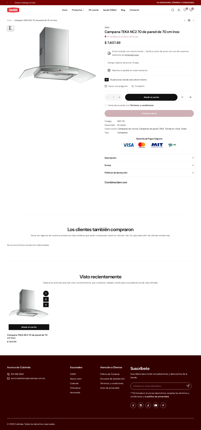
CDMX (73, 374)
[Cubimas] (13, 10)
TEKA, (162, 128)
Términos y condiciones (111, 383)
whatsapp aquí (132, 55)
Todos (184, 128)
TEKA (107, 27)
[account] (179, 10)
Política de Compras (110, 374)
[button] (7, 2)
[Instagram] (140, 405)
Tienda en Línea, (173, 128)
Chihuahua (75, 388)
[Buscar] (173, 10)
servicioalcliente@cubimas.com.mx (28, 378)
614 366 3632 (17, 374)
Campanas (122, 132)
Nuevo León (75, 378)
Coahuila (74, 383)
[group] (57, 59)
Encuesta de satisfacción (112, 378)
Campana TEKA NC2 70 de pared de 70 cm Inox (27, 336)
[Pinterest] (163, 405)
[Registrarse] (188, 386)
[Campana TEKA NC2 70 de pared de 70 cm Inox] (29, 306)
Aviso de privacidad (109, 388)
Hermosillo (75, 392)
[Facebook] (133, 405)
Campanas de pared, (149, 128)
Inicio (9, 20)
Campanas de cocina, (128, 128)
